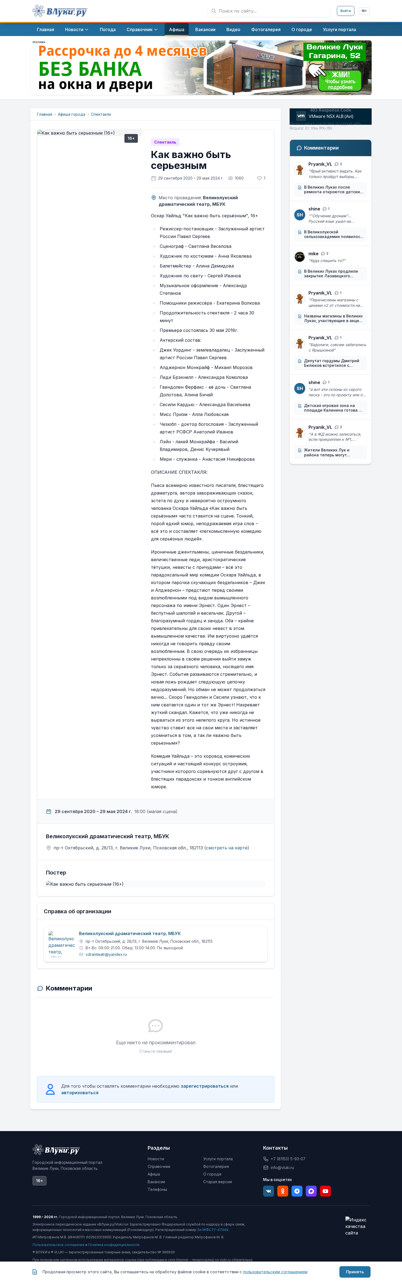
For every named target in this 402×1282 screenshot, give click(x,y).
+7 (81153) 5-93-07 (288, 1158)
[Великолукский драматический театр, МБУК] (61, 944)
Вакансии (156, 1181)
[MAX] (311, 1191)
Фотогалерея (216, 1166)
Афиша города (71, 114)
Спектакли (101, 114)
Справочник (159, 1166)
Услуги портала (218, 1158)
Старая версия (217, 1181)
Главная (44, 114)
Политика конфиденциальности (113, 1245)
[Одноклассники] (282, 1191)
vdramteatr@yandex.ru (106, 954)
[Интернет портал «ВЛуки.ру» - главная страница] (60, 10)
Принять (355, 1271)
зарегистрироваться (205, 1086)
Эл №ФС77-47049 (212, 1230)
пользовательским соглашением (275, 1271)
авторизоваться (79, 1092)
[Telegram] (297, 1191)
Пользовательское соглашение (59, 1245)
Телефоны (157, 1189)
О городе (212, 1174)
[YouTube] (325, 1191)
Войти (345, 11)
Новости (156, 1158)
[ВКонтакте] (268, 1191)
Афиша (154, 1174)
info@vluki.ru (282, 1167)
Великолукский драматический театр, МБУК (130, 933)
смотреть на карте (226, 847)
